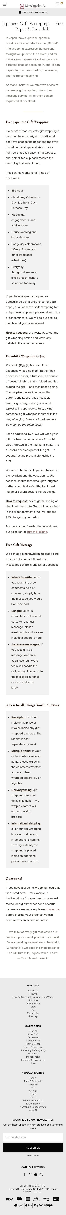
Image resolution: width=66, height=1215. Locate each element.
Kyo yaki (33, 1090)
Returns (33, 993)
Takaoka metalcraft (33, 1100)
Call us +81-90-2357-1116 (32, 1185)
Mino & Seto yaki (33, 1081)
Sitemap (33, 1016)
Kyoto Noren (33, 1103)
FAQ (33, 1010)
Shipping (33, 1000)
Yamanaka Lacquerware (33, 1107)
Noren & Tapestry (33, 1047)
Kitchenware (33, 1040)
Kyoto (33, 1094)
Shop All (33, 1031)
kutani (33, 1077)
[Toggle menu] (4, 4)
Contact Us (33, 1013)
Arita (33, 1087)
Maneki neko (33, 1056)
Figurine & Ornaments (33, 1060)
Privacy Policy (33, 1003)
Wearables (33, 1053)
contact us (53, 909)
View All (33, 1110)
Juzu (33, 1063)
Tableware (33, 1037)
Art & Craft (33, 1034)
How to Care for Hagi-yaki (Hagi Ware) (33, 997)
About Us (33, 990)
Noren (33, 1097)
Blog (33, 1006)
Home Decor (33, 1044)
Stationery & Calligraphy (33, 1050)
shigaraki (33, 1084)
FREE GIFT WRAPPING (34, 12)
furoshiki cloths (37, 531)
